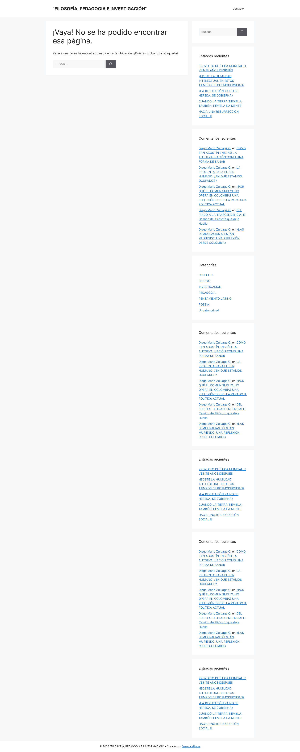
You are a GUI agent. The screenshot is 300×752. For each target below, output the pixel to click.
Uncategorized (209, 310)
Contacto (238, 8)
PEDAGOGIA (207, 292)
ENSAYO (204, 281)
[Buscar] (111, 64)
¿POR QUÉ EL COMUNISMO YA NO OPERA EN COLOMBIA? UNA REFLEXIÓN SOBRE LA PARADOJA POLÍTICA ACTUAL (223, 195)
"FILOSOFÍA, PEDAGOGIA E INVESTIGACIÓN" (100, 8)
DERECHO (206, 275)
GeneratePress (191, 746)
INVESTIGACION (210, 287)
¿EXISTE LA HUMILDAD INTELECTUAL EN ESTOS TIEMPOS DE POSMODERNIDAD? (221, 80)
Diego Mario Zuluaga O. (215, 148)
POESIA (204, 304)
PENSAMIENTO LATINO (215, 298)
